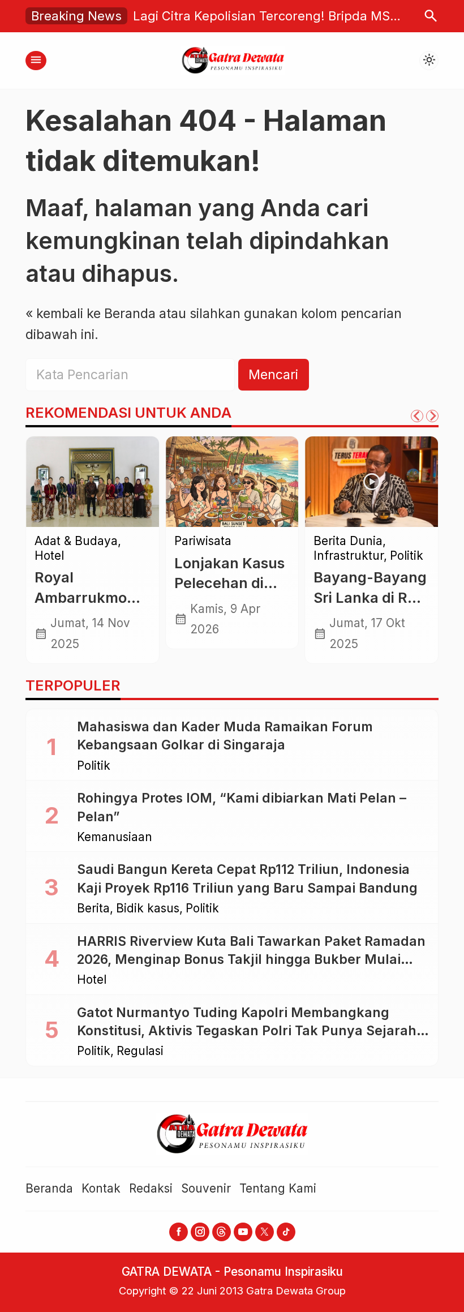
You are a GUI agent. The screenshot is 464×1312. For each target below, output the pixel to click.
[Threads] (221, 1232)
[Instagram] (200, 1232)
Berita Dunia (348, 541)
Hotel (49, 556)
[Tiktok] (286, 1232)
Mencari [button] (273, 375)
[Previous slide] (417, 416)
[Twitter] (264, 1232)
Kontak (101, 1188)
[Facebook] (178, 1232)
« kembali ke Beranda (90, 313)
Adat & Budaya (76, 541)
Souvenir (206, 1188)
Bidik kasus (147, 909)
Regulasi (140, 1051)
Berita (93, 909)
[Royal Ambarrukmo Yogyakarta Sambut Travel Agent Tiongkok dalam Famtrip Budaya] (92, 481)
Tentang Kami (277, 1188)
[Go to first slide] (432, 416)
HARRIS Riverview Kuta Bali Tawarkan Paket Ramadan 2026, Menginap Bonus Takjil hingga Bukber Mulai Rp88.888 (251, 959)
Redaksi (151, 1188)
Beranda (49, 1188)
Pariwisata (202, 541)
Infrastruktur (348, 556)
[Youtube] (243, 1232)
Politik (406, 556)
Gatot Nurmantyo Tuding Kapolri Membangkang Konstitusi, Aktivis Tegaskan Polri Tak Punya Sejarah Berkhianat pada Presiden (246, 1031)
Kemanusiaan (114, 837)
